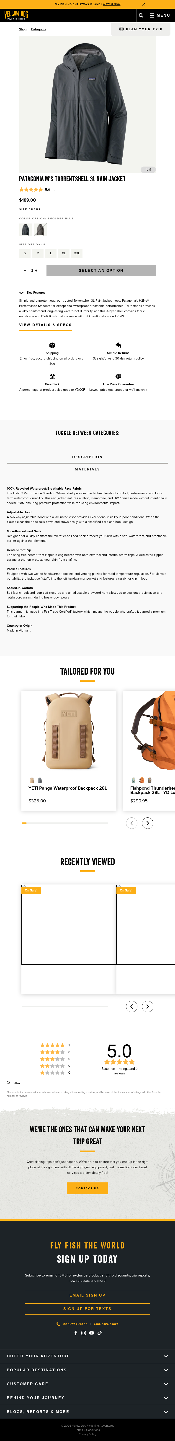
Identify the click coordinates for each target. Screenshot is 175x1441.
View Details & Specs (45, 324)
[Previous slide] (131, 823)
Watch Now (112, 4)
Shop (22, 29)
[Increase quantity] (37, 270)
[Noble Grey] (40, 229)
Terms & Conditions (50, 1430)
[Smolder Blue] (25, 229)
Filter (16, 1083)
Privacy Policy (48, 1434)
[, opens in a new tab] (75, 1333)
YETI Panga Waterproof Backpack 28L (67, 788)
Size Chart (30, 209)
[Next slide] (147, 823)
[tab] (87, 457)
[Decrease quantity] (23, 270)
